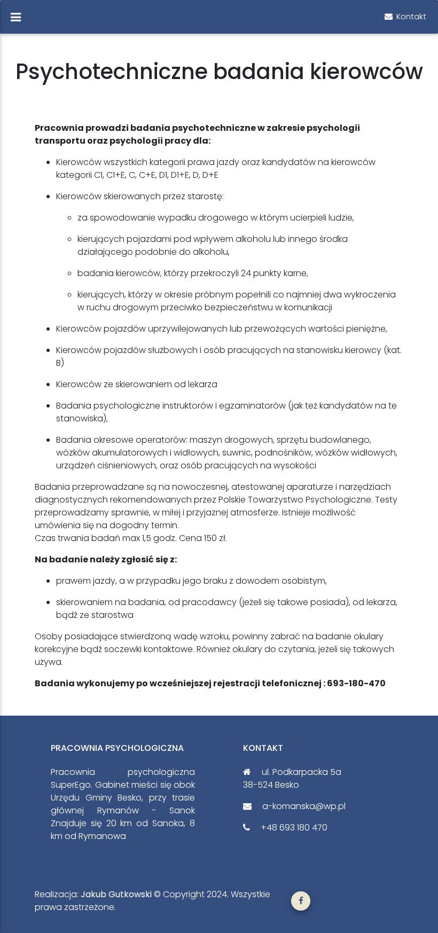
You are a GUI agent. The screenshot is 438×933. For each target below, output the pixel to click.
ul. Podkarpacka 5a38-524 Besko (292, 778)
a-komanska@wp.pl (303, 806)
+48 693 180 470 (293, 827)
